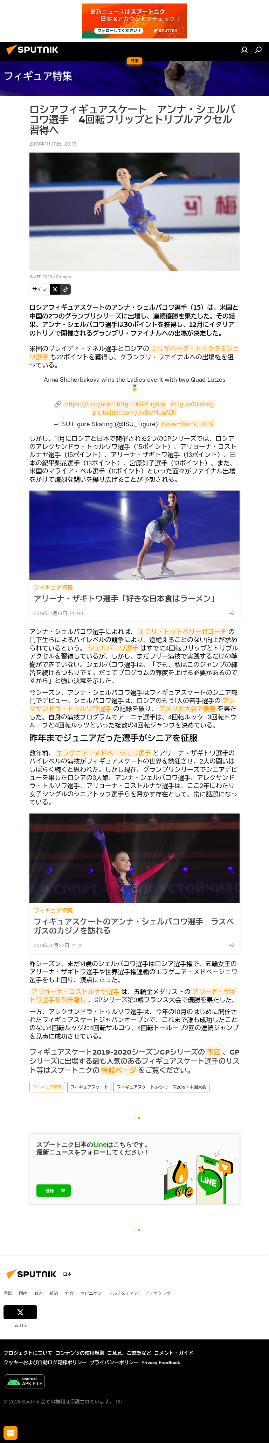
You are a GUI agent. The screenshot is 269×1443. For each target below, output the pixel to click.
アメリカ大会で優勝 (187, 709)
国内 (23, 1293)
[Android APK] (25, 1382)
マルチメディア (123, 1293)
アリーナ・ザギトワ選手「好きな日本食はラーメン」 (126, 598)
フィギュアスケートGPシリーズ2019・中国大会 (161, 1087)
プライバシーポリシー (114, 1362)
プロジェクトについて (28, 1353)
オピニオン (91, 1293)
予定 (214, 1052)
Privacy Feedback (161, 1362)
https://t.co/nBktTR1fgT (98, 404)
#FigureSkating (192, 404)
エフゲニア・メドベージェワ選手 (103, 753)
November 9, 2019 (187, 424)
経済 (54, 1293)
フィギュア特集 (53, 587)
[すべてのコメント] (11, 1433)
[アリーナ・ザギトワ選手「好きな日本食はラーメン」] (134, 535)
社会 (69, 1293)
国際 (8, 1293)
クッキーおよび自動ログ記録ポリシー (45, 1362)
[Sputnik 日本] (34, 55)
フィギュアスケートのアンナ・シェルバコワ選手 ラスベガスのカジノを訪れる (134, 926)
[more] (232, 613)
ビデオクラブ (157, 1293)
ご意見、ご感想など (129, 1353)
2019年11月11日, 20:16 (52, 144)
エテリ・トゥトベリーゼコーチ (182, 632)
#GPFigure (150, 404)
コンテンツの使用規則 (79, 1353)
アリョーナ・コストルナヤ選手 (75, 992)
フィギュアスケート (89, 1087)
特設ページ (118, 1070)
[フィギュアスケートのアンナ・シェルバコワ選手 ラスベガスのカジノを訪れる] (134, 858)
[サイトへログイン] (244, 50)
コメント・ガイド (173, 1353)
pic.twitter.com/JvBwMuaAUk (134, 412)
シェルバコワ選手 (113, 648)
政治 (38, 1293)
